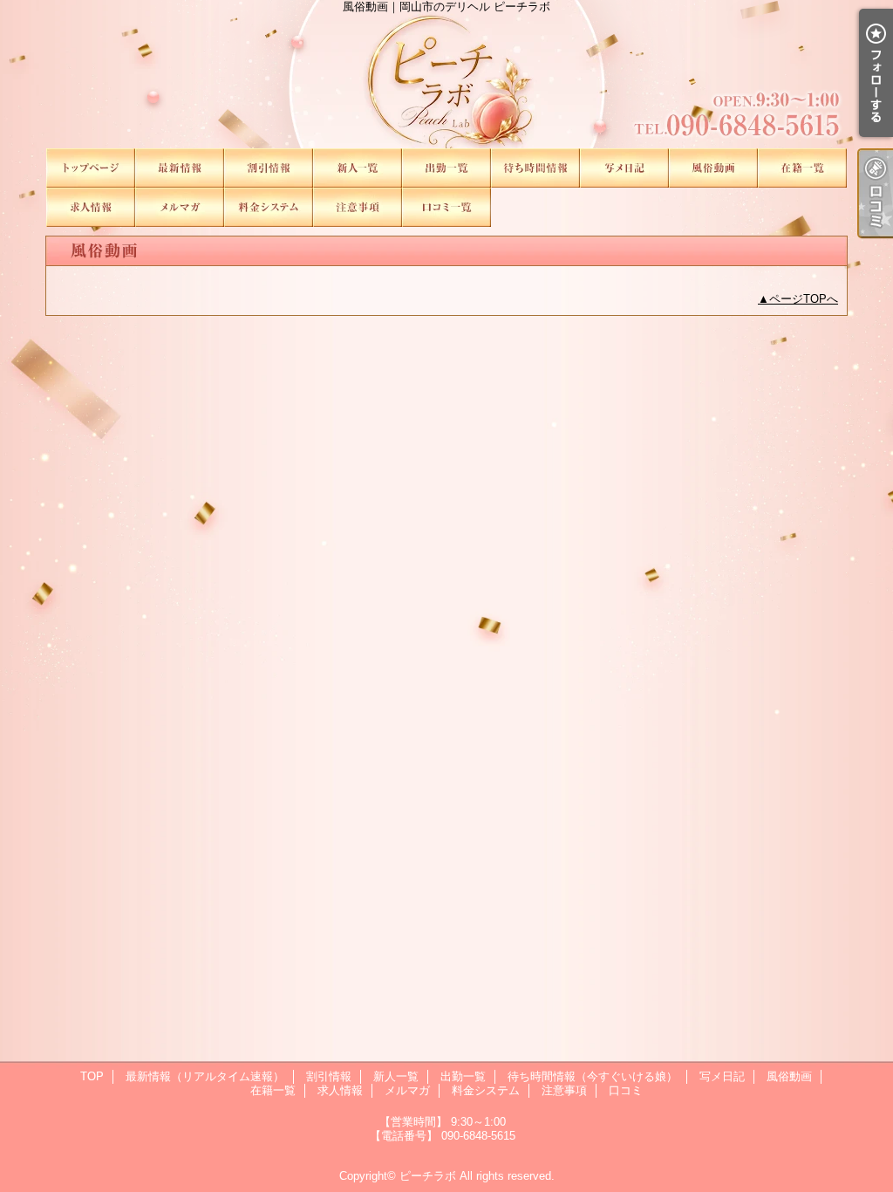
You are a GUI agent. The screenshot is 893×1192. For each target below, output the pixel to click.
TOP (90, 168)
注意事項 (357, 207)
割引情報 (268, 168)
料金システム (268, 207)
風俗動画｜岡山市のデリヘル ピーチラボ (446, 74)
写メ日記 (624, 168)
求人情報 (90, 207)
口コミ (446, 207)
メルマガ (179, 207)
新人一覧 (357, 168)
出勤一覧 (446, 168)
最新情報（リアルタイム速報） (179, 168)
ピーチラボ (427, 1175)
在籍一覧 (802, 168)
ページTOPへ (803, 298)
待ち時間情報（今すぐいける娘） (535, 168)
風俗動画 (713, 168)
